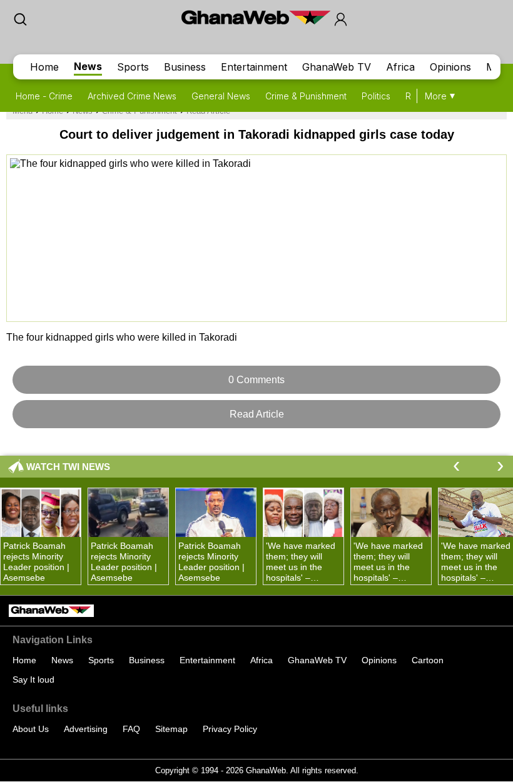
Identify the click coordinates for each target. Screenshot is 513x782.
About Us (31, 729)
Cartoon (428, 660)
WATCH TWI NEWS (68, 466)
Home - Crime (44, 96)
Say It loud (33, 679)
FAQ (131, 729)
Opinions (450, 67)
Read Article (257, 414)
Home (44, 67)
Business (185, 67)
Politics (376, 96)
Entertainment (254, 67)
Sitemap (171, 729)
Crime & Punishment (306, 96)
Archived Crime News (132, 96)
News (88, 66)
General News (220, 96)
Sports (133, 67)
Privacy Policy (230, 729)
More (436, 96)
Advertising (86, 729)
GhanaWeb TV (336, 67)
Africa (400, 67)
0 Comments (256, 379)
